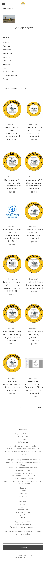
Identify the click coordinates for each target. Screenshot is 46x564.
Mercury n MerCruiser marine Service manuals (23, 481)
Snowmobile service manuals (23, 476)
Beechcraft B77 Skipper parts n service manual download (34, 184)
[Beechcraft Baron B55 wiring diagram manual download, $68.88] (34, 313)
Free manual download (23, 457)
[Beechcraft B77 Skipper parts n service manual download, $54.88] (34, 161)
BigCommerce (27, 555)
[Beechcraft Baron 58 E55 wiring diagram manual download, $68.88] (12, 264)
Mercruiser (8, 53)
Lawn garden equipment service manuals (23, 460)
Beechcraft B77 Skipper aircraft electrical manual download (12, 184)
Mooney (6, 68)
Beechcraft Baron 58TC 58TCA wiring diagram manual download (12, 336)
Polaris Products (23, 470)
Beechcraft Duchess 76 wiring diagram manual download (12, 385)
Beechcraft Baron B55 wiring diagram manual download (34, 336)
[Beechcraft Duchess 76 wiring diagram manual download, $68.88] (12, 363)
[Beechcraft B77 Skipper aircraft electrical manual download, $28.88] (12, 161)
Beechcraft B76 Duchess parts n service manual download (34, 131)
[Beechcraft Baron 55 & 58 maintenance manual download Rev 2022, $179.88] (12, 211)
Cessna (6, 42)
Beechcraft (7, 49)
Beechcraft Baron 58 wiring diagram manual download (34, 285)
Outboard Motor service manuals (23, 468)
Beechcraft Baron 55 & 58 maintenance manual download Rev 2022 (12, 235)
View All (6, 79)
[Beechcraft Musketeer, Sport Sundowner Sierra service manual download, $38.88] (34, 363)
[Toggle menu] (3, 3)
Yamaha (6, 46)
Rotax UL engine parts (23, 473)
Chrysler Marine (10, 75)
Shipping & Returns (23, 434)
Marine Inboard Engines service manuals (23, 462)
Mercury (6, 64)
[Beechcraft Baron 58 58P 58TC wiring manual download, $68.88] (34, 211)
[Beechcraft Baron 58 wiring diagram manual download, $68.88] (34, 264)
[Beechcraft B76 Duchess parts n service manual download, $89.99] (34, 109)
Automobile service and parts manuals (23, 449)
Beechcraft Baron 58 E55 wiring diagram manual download (12, 286)
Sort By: (7, 88)
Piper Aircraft (9, 71)
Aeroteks (7, 57)
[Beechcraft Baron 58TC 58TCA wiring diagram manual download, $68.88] (12, 313)
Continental (8, 60)
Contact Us (23, 436)
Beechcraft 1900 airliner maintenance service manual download (12, 133)
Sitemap (23, 439)
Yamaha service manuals (23, 478)
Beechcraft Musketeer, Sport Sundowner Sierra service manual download (34, 387)
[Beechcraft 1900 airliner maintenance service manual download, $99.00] (12, 109)
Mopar (23, 465)
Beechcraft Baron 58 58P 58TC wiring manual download (34, 234)
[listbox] (18, 88)
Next (39, 407)
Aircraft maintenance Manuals (23, 446)
